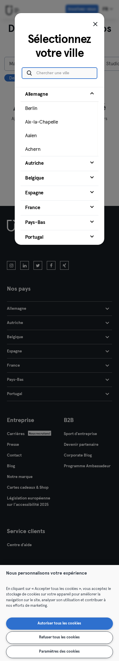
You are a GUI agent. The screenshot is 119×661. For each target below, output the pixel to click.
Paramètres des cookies (59, 651)
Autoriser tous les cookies (59, 623)
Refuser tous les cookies (59, 637)
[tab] (59, 121)
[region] (59, 613)
